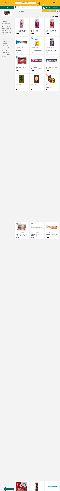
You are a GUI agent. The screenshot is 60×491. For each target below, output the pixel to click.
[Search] (35, 3)
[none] (22, 27)
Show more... (5, 60)
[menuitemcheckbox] (7, 21)
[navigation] (7, 7)
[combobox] (25, 3)
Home (16, 10)
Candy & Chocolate (34, 10)
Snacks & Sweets (23, 10)
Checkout (56, 7)
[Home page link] (7, 3)
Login (58, 2)
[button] (45, 2)
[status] (44, 7)
